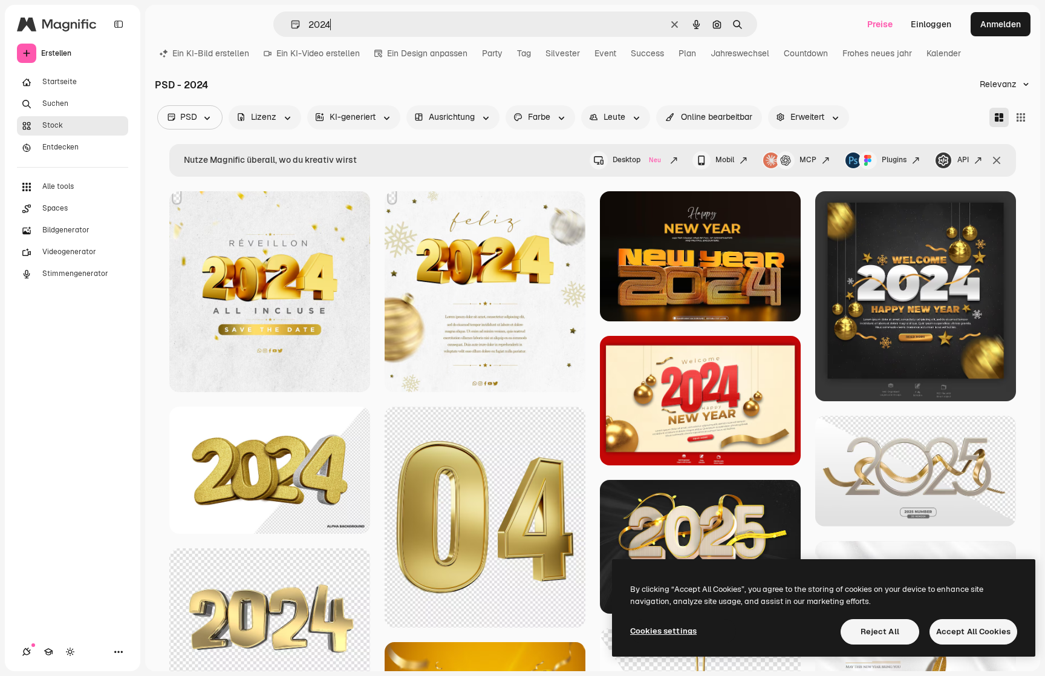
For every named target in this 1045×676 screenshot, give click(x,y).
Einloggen (931, 24)
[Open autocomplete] (290, 24)
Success (647, 53)
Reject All (880, 631)
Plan (687, 53)
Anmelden (1000, 24)
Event (605, 53)
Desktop (637, 160)
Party (492, 53)
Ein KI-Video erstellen (318, 53)
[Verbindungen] (26, 651)
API (963, 160)
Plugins (894, 160)
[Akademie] (48, 651)
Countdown (806, 53)
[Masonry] (999, 117)
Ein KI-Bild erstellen (210, 53)
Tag (524, 53)
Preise (880, 24)
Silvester (562, 53)
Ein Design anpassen (427, 53)
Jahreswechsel (740, 53)
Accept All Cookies (973, 631)
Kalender (943, 53)
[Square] (1020, 117)
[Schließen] (996, 160)
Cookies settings (663, 631)
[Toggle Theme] (70, 651)
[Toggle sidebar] (118, 24)
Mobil (724, 160)
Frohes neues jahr (877, 53)
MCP (807, 160)
